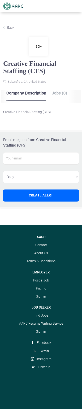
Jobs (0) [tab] (59, 93)
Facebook (44, 343)
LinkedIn (44, 367)
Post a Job (41, 280)
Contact (41, 245)
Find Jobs (41, 315)
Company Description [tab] (26, 93)
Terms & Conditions (41, 261)
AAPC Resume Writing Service (41, 323)
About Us (41, 253)
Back (10, 28)
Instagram (44, 359)
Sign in (41, 296)
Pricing (41, 288)
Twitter (44, 351)
